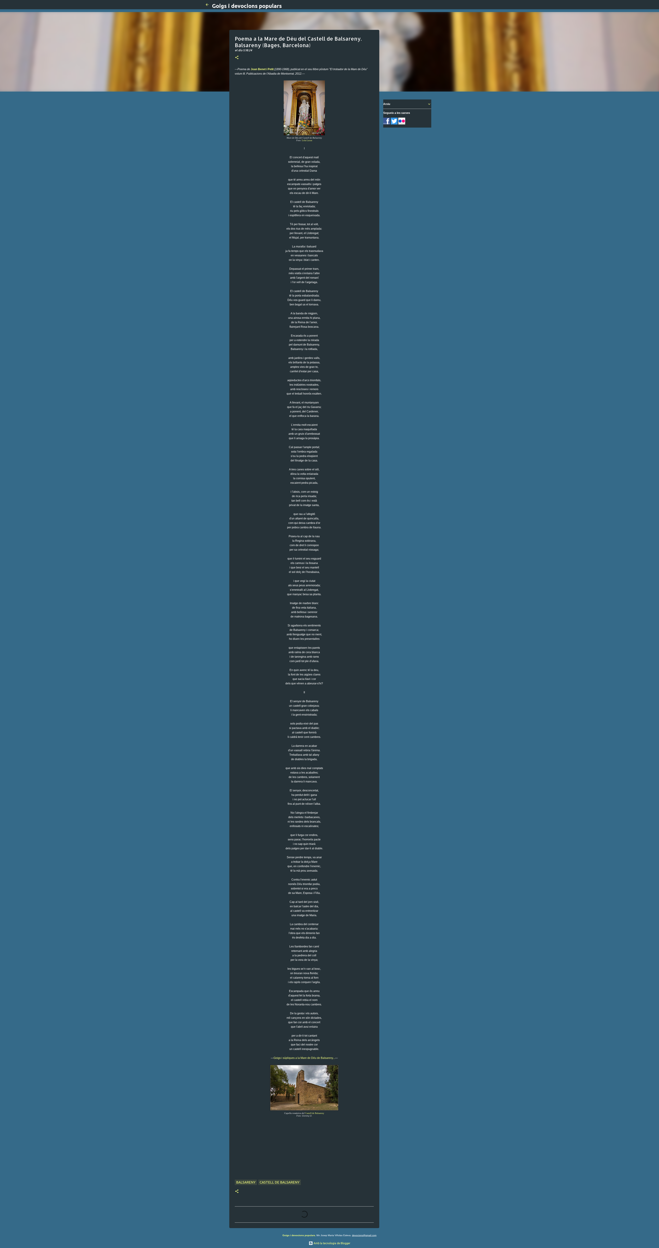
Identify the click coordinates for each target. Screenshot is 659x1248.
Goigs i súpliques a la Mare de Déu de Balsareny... (304, 1057)
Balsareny (246, 1182)
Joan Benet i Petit (262, 69)
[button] (237, 57)
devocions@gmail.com (364, 1235)
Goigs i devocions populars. (299, 1235)
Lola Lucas (307, 140)
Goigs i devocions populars (247, 6)
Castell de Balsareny (314, 1113)
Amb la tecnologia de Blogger (331, 1243)
